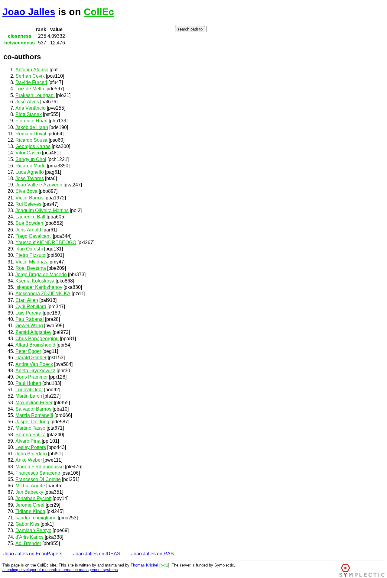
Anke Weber (28, 460)
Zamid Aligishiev (33, 332)
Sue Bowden (29, 223)
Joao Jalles (28, 11)
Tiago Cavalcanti (33, 236)
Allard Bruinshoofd (35, 344)
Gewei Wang (29, 325)
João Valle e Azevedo (38, 184)
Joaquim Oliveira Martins (42, 210)
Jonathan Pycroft (33, 498)
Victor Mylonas (31, 261)
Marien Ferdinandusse (39, 466)
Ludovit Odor (29, 389)
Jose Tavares (29, 178)
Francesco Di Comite (38, 479)
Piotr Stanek (28, 114)
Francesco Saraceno (37, 473)
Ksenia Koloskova (34, 280)
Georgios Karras (32, 146)
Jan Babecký (29, 492)
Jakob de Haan (31, 127)
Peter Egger (28, 351)
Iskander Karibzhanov (38, 287)
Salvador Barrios (33, 409)
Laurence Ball (30, 216)
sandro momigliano (36, 517)
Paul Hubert (28, 383)
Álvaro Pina (28, 441)
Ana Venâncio (30, 108)
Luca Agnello (29, 172)
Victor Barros (29, 197)
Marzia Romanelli (34, 415)
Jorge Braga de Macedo (41, 274)
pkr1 (164, 565)
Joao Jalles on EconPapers (32, 553)
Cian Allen (26, 300)
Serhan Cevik (30, 76)
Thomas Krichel (144, 565)
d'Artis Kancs (29, 537)
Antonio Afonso (31, 69)
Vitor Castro (28, 152)
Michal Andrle (30, 485)
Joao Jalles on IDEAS (96, 553)
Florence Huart (31, 120)
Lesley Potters (30, 447)
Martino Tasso (30, 428)
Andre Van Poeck (34, 364)
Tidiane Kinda (30, 511)
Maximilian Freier (34, 402)
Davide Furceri (31, 82)
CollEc (99, 11)
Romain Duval (30, 133)
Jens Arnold (28, 229)
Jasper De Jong (32, 421)
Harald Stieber (31, 357)
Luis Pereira (28, 312)
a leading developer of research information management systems (60, 569)
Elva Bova (26, 191)
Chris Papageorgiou (37, 338)
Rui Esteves (28, 204)
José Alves (27, 101)
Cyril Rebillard (30, 306)
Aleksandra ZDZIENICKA (42, 293)
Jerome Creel (29, 505)
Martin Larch (28, 396)
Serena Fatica (30, 434)
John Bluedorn (31, 453)
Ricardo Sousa (31, 140)
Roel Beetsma (30, 268)
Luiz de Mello (29, 88)
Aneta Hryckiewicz (35, 370)
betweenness (19, 42)
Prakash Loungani (35, 95)
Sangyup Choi (30, 159)
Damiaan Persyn (33, 530)
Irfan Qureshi (29, 248)
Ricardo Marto (30, 165)
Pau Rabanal (29, 319)
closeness (19, 36)
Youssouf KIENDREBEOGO (45, 242)
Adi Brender (28, 543)
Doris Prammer (31, 376)
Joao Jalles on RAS (152, 553)
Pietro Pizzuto (30, 255)
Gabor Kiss (27, 524)
